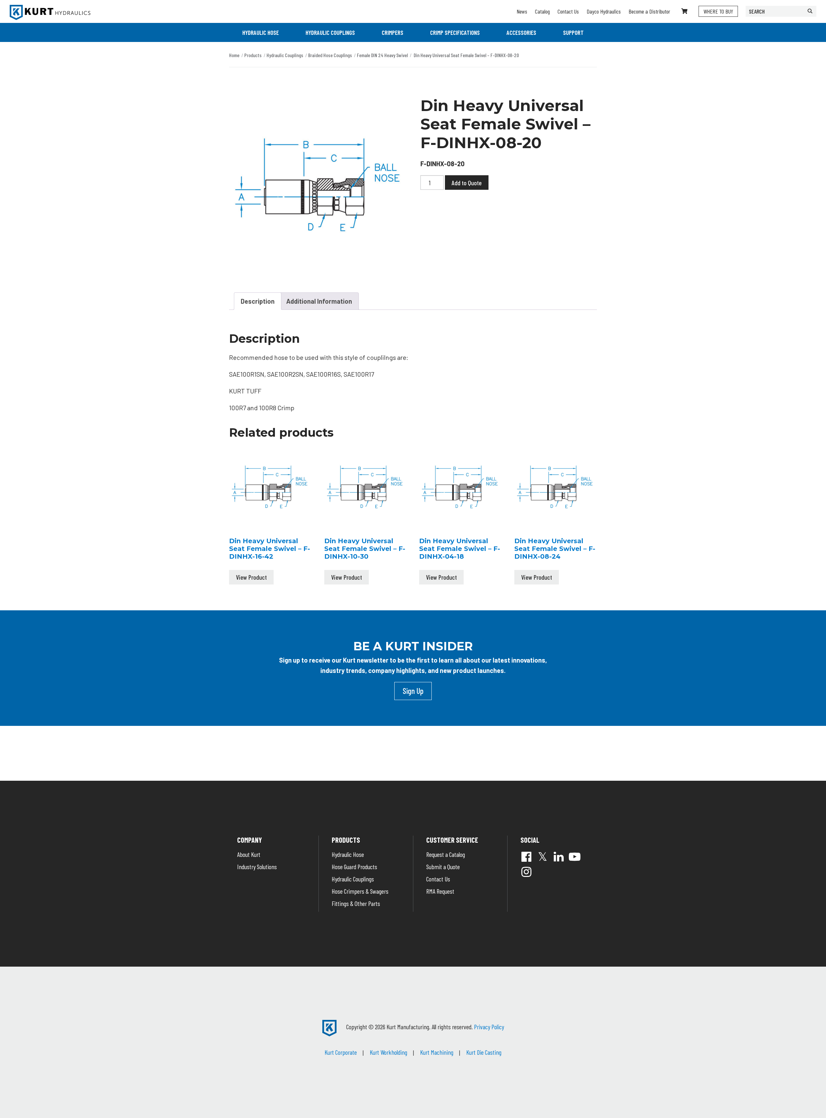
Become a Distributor (649, 11)
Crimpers (392, 32)
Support (573, 32)
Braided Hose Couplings (330, 55)
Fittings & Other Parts (356, 903)
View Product (251, 577)
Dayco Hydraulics (604, 11)
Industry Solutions (257, 866)
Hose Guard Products (354, 866)
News (522, 11)
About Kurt (248, 854)
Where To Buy (718, 11)
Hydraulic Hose (260, 32)
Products (253, 55)
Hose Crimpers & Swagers (360, 891)
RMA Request (440, 891)
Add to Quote (467, 183)
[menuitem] (260, 32)
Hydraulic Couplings (330, 32)
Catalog (542, 11)
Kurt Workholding (388, 1052)
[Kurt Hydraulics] (50, 12)
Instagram (526, 872)
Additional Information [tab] (319, 301)
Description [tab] (258, 301)
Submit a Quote (443, 866)
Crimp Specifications (455, 32)
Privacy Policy (489, 1027)
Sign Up (413, 691)
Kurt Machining (436, 1052)
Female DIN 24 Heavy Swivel (382, 55)
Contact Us (568, 11)
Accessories (521, 32)
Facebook (526, 856)
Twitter (542, 856)
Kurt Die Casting (483, 1052)
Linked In (558, 856)
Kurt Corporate (341, 1052)
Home (234, 55)
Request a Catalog (445, 854)
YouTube (574, 856)
